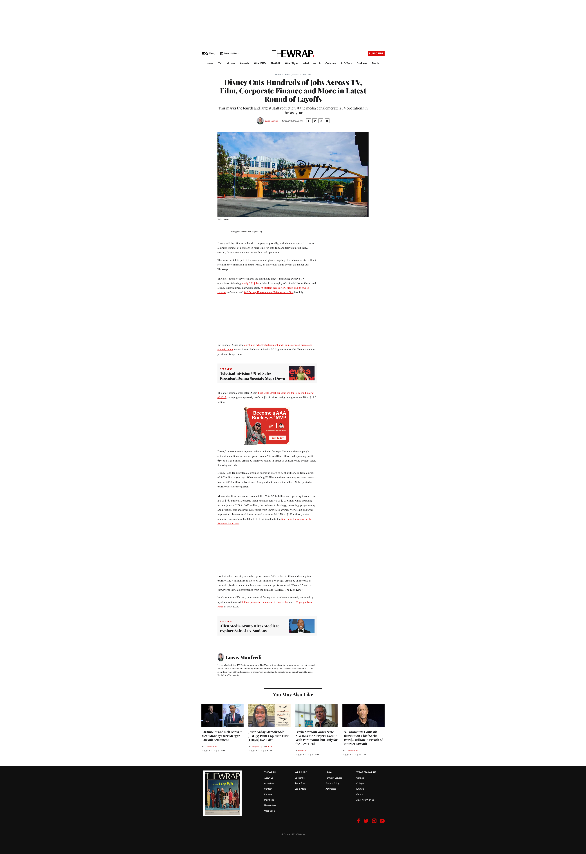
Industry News (292, 74)
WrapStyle (291, 63)
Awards (244, 63)
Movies (230, 63)
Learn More (300, 788)
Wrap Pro (301, 772)
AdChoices (331, 788)
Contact (268, 788)
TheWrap (270, 772)
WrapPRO (260, 63)
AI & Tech (346, 63)
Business (362, 63)
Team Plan (300, 783)
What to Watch (312, 63)
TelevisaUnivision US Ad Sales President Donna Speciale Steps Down (252, 376)
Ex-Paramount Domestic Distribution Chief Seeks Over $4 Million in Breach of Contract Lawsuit (362, 738)
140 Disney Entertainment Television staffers (268, 292)
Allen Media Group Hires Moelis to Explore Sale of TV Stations (250, 628)
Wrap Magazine (366, 772)
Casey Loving (256, 746)
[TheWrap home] (293, 53)
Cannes (360, 777)
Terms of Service (334, 777)
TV (220, 63)
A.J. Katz (269, 746)
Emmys (360, 788)
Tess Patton (303, 750)
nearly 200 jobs (250, 283)
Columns (330, 63)
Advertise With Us (365, 799)
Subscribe (376, 53)
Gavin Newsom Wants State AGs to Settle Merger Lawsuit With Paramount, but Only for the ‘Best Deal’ (316, 738)
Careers (268, 794)
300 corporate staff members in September (265, 602)
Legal (329, 772)
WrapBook (269, 810)
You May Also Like (293, 694)
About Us (268, 777)
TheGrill (275, 63)
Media (375, 63)
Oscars (359, 794)
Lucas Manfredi (271, 121)
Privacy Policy (332, 783)
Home (278, 74)
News (210, 63)
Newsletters (231, 53)
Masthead (269, 799)
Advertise (269, 783)
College (360, 783)
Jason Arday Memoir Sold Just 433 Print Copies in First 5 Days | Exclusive (268, 736)
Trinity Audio (246, 232)
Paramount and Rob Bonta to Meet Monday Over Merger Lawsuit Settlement (221, 736)
